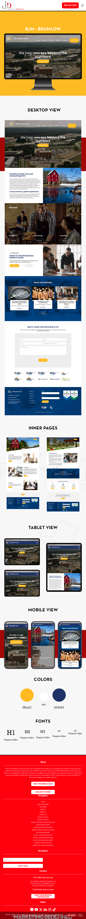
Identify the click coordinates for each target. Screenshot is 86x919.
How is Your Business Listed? (43, 840)
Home (43, 802)
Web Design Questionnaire (43, 827)
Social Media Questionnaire (43, 837)
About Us (43, 812)
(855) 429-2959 (47, 877)
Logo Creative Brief (43, 825)
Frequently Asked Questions (43, 845)
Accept (71, 915)
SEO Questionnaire (43, 832)
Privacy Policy (43, 817)
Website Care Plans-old (43, 843)
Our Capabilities (43, 804)
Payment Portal (43, 820)
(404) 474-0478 (48, 889)
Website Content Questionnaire (43, 830)
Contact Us (43, 814)
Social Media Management (43, 835)
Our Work (43, 807)
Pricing (43, 809)
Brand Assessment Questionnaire (43, 822)
